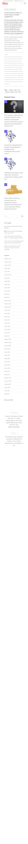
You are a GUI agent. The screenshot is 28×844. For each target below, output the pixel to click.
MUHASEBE (12, 9)
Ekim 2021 (7, 294)
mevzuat (7, 92)
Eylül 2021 (6, 297)
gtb (18, 90)
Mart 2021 (7, 316)
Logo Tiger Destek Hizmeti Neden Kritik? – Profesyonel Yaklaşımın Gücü (13, 236)
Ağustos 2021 (7, 300)
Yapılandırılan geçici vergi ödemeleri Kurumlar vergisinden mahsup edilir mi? (13, 176)
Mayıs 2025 (7, 268)
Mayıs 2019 (7, 387)
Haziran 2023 (7, 274)
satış (16, 92)
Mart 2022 (7, 278)
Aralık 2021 (7, 287)
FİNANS (6, 9)
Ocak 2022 (7, 284)
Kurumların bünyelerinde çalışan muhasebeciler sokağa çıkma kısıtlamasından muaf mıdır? (13, 149)
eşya (15, 90)
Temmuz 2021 (7, 303)
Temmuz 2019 (7, 381)
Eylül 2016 (6, 394)
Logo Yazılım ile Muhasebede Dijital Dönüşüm (13, 227)
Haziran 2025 (7, 265)
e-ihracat (11, 90)
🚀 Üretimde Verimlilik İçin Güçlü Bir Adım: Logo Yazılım (13, 232)
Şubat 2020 (7, 358)
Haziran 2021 (7, 307)
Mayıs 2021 (7, 310)
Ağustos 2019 (7, 377)
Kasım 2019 (7, 368)
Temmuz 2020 (7, 342)
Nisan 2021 (7, 313)
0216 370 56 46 (9, 1)
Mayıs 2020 (7, 348)
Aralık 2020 (7, 326)
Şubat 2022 (7, 281)
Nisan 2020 (7, 352)
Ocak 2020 (7, 361)
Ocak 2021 (7, 323)
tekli (19, 92)
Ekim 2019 (7, 371)
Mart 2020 (7, 355)
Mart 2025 (7, 271)
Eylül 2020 (6, 336)
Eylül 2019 (6, 374)
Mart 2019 (7, 390)
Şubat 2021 (7, 320)
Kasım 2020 (7, 329)
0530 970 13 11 (20, 1)
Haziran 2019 (7, 384)
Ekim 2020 (7, 332)
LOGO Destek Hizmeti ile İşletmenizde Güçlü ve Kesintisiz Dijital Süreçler (13, 241)
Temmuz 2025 (7, 262)
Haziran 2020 (7, 345)
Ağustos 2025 (7, 258)
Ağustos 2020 (7, 339)
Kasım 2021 (7, 291)
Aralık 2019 (7, 365)
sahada (11, 92)
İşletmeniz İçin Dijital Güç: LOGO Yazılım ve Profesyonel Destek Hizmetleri (12, 247)
